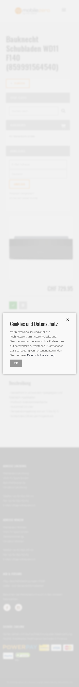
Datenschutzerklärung (40, 355)
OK (16, 363)
